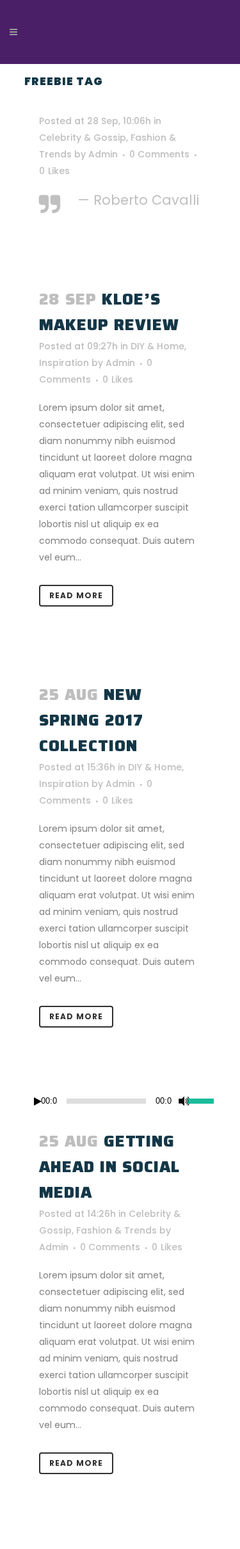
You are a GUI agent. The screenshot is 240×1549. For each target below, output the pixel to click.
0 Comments (159, 154)
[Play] (38, 1101)
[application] (120, 1101)
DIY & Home (157, 346)
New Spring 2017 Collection (91, 720)
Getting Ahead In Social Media (109, 1167)
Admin (103, 154)
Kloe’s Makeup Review (109, 312)
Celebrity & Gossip (82, 137)
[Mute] (184, 1101)
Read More (76, 595)
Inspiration (64, 362)
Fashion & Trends (116, 1230)
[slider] (202, 1099)
